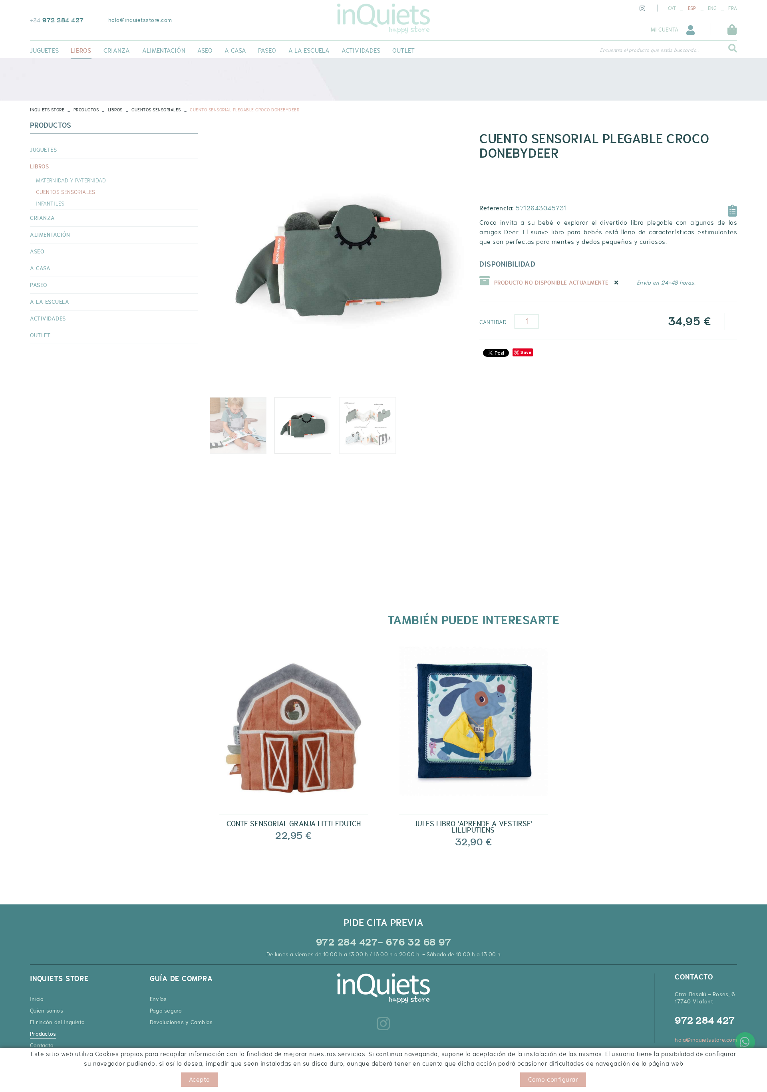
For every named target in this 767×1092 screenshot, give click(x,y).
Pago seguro (166, 1010)
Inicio (37, 999)
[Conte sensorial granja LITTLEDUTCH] (293, 727)
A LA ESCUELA (49, 302)
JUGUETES (43, 149)
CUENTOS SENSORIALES (156, 109)
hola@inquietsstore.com (140, 20)
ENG (712, 8)
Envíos (158, 999)
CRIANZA (42, 218)
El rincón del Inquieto (57, 1022)
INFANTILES (50, 203)
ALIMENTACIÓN (50, 234)
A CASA (40, 268)
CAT (672, 8)
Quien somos (46, 1010)
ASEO (37, 251)
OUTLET (40, 335)
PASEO (38, 285)
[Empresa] (383, 19)
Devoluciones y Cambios (181, 1022)
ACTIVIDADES (48, 318)
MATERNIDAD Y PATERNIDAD (71, 180)
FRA (732, 8)
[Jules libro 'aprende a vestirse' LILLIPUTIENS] (473, 727)
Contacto (42, 1045)
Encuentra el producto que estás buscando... (649, 50)
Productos (86, 109)
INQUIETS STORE (47, 109)
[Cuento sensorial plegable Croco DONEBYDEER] (338, 260)
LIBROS (115, 109)
